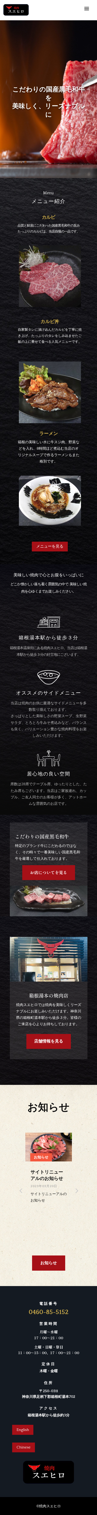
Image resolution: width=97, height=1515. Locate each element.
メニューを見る (49, 546)
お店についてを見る (48, 872)
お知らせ (48, 1263)
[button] (76, 1190)
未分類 (39, 1157)
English (23, 1430)
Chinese (24, 1447)
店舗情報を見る (48, 1041)
